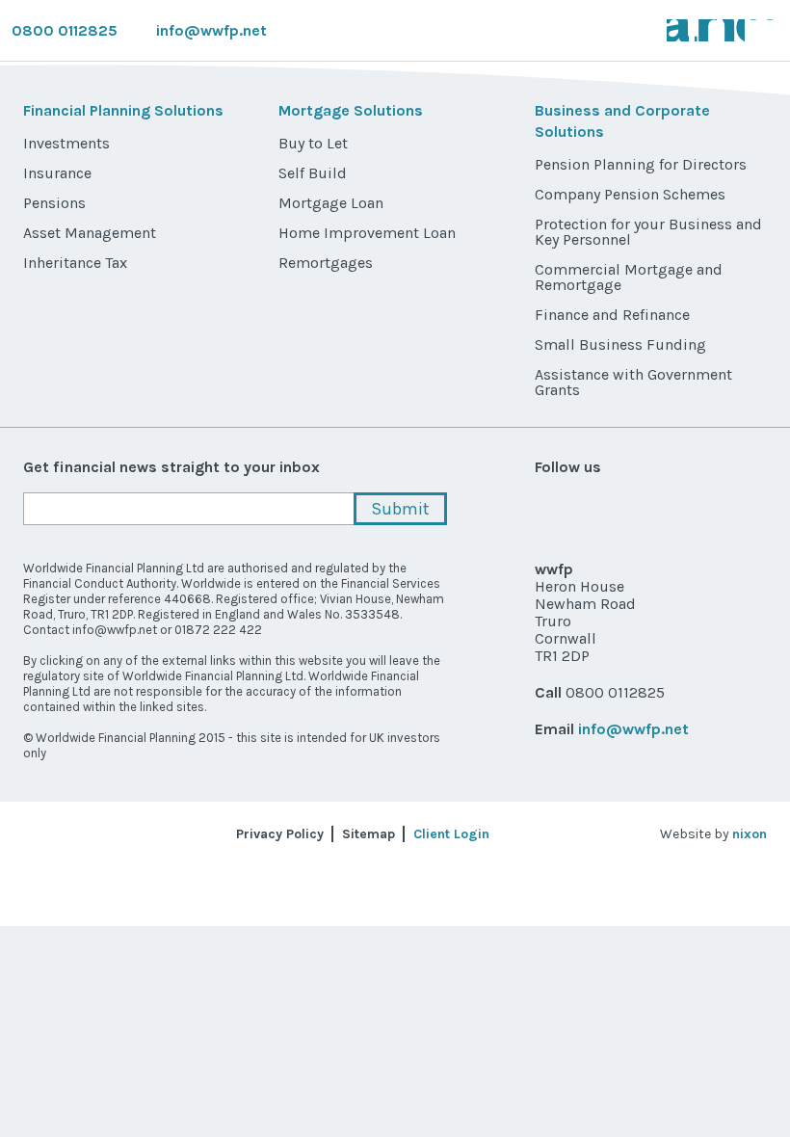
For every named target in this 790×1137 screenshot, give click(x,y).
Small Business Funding (620, 344)
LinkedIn (307, 975)
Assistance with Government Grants (633, 382)
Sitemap (368, 834)
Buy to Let (313, 143)
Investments (66, 143)
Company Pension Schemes (630, 194)
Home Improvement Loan (367, 233)
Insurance (57, 173)
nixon (749, 834)
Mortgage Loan (330, 203)
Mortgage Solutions (350, 110)
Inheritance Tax (75, 262)
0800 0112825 (65, 30)
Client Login (451, 834)
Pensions (54, 203)
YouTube (221, 975)
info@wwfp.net (211, 30)
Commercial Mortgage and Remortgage (629, 277)
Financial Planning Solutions (123, 110)
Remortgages (325, 262)
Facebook (134, 975)
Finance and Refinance (612, 314)
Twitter (49, 975)
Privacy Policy (280, 834)
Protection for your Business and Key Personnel (648, 232)
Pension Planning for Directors (641, 164)
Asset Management (89, 233)
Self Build (312, 173)
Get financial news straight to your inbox (171, 467)
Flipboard (750, 509)
